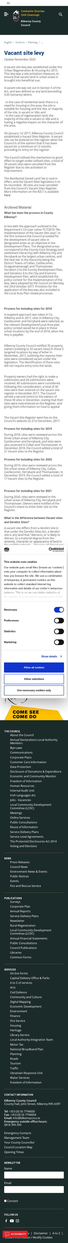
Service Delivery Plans (24, 832)
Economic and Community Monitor (33, 776)
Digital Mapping (20, 1002)
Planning (32, 42)
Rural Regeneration (23, 925)
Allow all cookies (34, 667)
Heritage (15, 1030)
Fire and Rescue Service (25, 886)
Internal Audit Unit (22, 790)
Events (14, 881)
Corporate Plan (20, 906)
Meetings (16, 813)
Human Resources (22, 786)
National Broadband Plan (26, 1049)
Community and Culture (26, 997)
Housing (15, 1025)
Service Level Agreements (27, 837)
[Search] (60, 14)
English (8, 42)
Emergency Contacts (17, 1133)
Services (20, 42)
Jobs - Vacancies (20, 800)
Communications (21, 752)
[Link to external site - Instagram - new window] (17, 1220)
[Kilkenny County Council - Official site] (12, 15)
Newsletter (17, 921)
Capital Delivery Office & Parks (30, 978)
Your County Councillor (19, 1142)
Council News (19, 867)
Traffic (14, 1068)
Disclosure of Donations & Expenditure (35, 771)
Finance (15, 1016)
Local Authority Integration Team (31, 1040)
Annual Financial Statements (28, 938)
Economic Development (25, 1006)
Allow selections (34, 678)
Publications (13, 898)
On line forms (19, 973)
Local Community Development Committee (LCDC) (30, 806)
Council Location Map (18, 1147)
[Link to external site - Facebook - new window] (6, 1220)
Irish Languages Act (23, 795)
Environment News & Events (28, 871)
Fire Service (17, 1021)
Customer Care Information (28, 762)
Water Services (20, 1078)
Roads (14, 1059)
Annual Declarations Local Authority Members (33, 741)
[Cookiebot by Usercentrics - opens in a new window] (49, 549)
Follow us (11, 1214)
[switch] (59, 620)
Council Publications (23, 948)
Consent (12, 1201)
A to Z (56, 1233)
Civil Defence (18, 992)
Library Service (19, 1035)
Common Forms (20, 957)
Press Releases (20, 862)
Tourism (15, 1063)
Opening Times (14, 1152)
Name (8, 1168)
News (7, 858)
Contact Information (18, 1095)
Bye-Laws (16, 748)
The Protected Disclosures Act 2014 (33, 841)
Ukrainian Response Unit (26, 1073)
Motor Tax (16, 1044)
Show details (49, 656)
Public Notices (19, 876)
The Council (12, 731)
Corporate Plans (21, 757)
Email (7, 1183)
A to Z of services (21, 983)
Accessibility (18, 1234)
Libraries (16, 952)
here (7, 195)
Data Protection (20, 767)
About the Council (22, 735)
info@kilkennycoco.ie (26, 1118)
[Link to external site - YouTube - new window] (12, 1220)
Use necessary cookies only (34, 690)
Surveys (15, 902)
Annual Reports (20, 911)
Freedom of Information (26, 781)
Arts (13, 987)
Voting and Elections (23, 846)
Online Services (20, 818)
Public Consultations (23, 822)
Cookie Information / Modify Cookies (29, 1237)
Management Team (16, 1138)
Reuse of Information (24, 827)
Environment (18, 1011)
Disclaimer (41, 1233)
